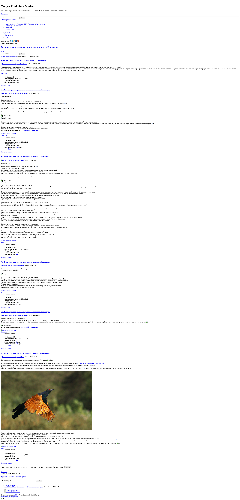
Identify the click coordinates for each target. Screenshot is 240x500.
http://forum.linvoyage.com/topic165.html (92, 363)
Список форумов (9, 24)
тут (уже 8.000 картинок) (29, 130)
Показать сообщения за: (10, 467)
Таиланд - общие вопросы (36, 24)
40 (16, 145)
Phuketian (23, 93)
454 (17, 254)
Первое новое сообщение (9, 56)
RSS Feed (15, 490)
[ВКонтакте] (10, 41)
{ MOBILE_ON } (10, 29)
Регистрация (8, 35)
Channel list (16, 492)
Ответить (4, 51)
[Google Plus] (18, 41)
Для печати (8, 27)
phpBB (15, 495)
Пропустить (4, 14)
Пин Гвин (23, 64)
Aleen (22, 160)
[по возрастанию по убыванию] (62, 467)
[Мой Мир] (16, 41)
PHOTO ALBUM (9, 32)
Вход (6, 37)
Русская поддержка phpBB (9, 496)
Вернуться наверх (6, 85)
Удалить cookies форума (35, 487)
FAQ (6, 34)
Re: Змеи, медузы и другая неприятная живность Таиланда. (25, 90)
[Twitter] (12, 41)
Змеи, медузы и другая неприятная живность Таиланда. (29, 47)
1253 (17, 147)
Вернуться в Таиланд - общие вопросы (13, 477)
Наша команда (21, 487)
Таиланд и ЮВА (22, 24)
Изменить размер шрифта (12, 26)
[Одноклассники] (14, 41)
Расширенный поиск (9, 20)
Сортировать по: (34, 467)
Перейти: (5, 481)
